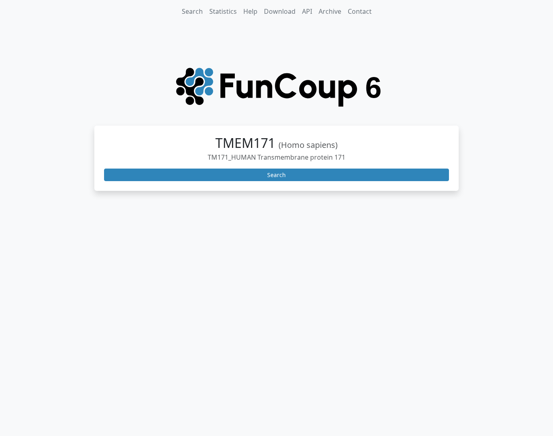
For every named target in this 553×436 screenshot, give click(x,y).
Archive (330, 11)
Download (280, 11)
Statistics (223, 11)
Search (192, 11)
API (307, 11)
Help (250, 11)
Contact (360, 11)
